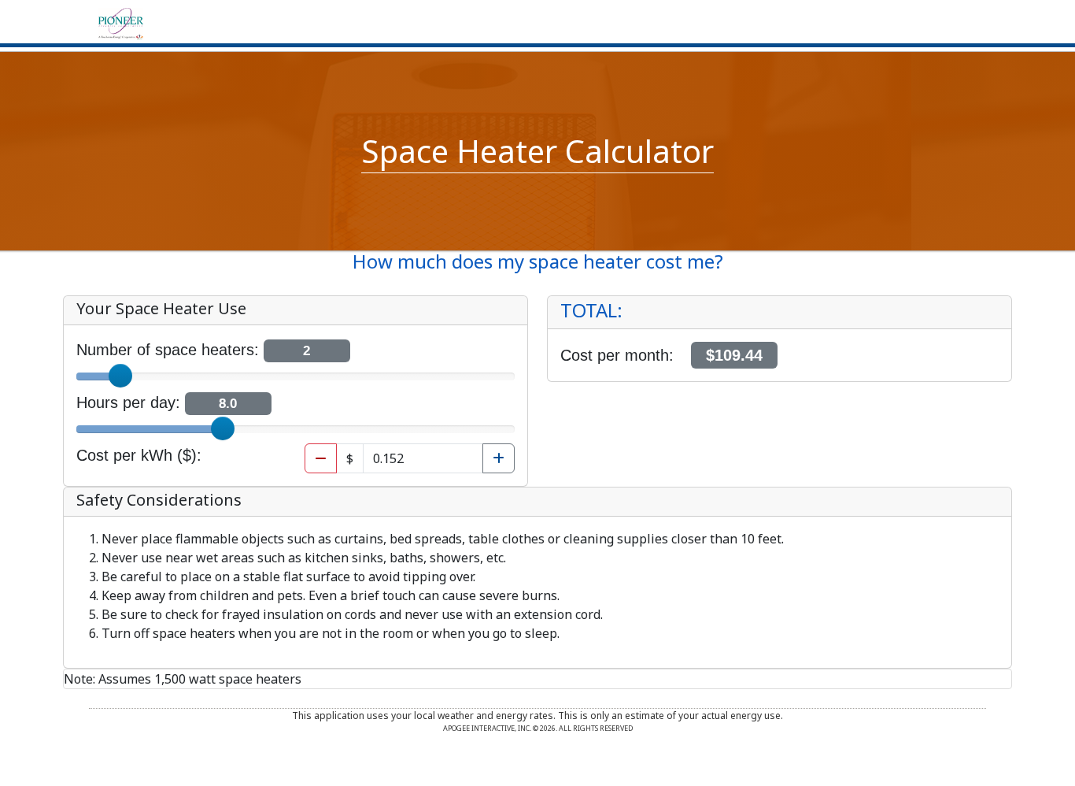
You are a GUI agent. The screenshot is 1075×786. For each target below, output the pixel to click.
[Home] (120, 22)
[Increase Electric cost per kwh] (498, 458)
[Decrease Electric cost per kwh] (321, 458)
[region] (779, 338)
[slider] (120, 375)
